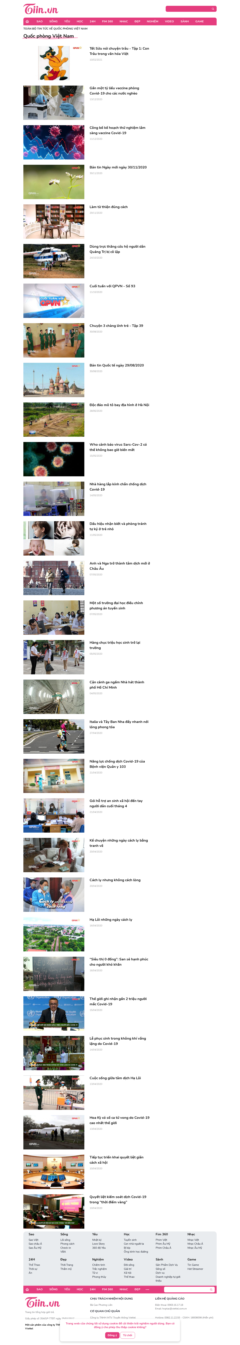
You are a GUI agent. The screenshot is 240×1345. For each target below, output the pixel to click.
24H (92, 21)
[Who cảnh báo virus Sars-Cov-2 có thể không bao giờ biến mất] (53, 459)
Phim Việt (161, 1240)
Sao (40, 21)
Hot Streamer (195, 1269)
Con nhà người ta (134, 1244)
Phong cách (67, 1244)
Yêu (67, 21)
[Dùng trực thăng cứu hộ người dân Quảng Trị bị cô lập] (53, 261)
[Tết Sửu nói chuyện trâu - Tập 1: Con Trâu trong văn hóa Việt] (53, 63)
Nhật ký (97, 1240)
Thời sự (33, 1269)
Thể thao (129, 1277)
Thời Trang (66, 1265)
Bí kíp (127, 1248)
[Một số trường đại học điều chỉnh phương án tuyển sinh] (53, 617)
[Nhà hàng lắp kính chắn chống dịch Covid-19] (53, 499)
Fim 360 (107, 21)
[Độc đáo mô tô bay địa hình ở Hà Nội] (53, 419)
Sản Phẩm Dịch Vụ (167, 1265)
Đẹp (137, 21)
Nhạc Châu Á (195, 1244)
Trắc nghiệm (99, 1269)
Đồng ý (112, 1335)
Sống (53, 21)
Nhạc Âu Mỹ (194, 1248)
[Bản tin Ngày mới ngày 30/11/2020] (53, 182)
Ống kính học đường (136, 1251)
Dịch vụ (160, 1273)
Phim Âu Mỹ (163, 1244)
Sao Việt (33, 1240)
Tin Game (193, 1265)
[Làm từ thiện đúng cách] (53, 221)
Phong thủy (99, 1277)
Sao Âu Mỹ (35, 1248)
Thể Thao (34, 1265)
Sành (185, 21)
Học (80, 21)
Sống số (160, 1269)
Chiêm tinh (98, 1265)
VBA (63, 1251)
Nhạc (124, 21)
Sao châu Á (35, 1244)
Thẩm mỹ (66, 1269)
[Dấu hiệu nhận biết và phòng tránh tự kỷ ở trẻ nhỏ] (53, 538)
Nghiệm (152, 21)
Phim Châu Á (163, 1248)
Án (30, 1273)
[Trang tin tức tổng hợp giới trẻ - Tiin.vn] (40, 9)
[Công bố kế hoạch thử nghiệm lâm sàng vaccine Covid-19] (53, 142)
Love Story (98, 1244)
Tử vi (95, 1273)
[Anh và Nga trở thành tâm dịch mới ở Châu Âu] (53, 578)
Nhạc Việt (193, 1240)
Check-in (65, 1248)
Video (169, 21)
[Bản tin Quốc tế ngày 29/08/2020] (53, 380)
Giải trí (127, 1269)
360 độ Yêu (99, 1248)
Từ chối (127, 1335)
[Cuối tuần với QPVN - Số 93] (53, 301)
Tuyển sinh (130, 1240)
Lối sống (65, 1240)
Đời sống (129, 1265)
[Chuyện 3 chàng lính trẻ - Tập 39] (53, 340)
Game (199, 21)
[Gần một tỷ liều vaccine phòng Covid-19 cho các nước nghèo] (53, 103)
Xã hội (127, 1273)
